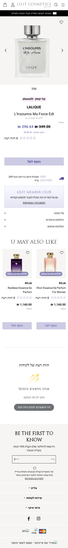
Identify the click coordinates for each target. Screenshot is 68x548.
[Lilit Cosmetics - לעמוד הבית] (34, 5)
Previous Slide (5, 50)
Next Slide (62, 50)
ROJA (62, 283)
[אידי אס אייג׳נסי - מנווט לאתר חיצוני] (34, 543)
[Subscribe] (16, 458)
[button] (5, 5)
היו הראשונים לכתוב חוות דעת (34, 407)
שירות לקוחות (34, 498)
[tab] (34, 212)
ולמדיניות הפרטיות (34, 478)
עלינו (34, 488)
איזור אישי (34, 508)
